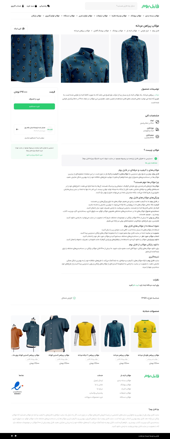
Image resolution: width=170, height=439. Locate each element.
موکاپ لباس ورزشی (152, 359)
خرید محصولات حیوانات (94, 397)
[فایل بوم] (150, 6)
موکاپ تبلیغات (125, 393)
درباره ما (100, 389)
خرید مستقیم (34, 106)
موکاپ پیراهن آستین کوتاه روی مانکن (24, 355)
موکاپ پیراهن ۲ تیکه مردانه (88, 355)
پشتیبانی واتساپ (96, 393)
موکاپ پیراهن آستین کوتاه (59, 355)
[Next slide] (15, 59)
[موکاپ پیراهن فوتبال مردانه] (145, 333)
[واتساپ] (16, 436)
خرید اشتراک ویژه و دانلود (34, 155)
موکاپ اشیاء (126, 389)
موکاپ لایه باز (132, 31)
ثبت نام (136, 285)
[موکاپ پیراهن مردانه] (115, 333)
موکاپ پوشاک (117, 31)
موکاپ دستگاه (125, 397)
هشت (140, 436)
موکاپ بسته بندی (124, 380)
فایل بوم (155, 31)
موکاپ (156, 95)
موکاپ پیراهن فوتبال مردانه (148, 355)
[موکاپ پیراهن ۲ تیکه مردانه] (85, 333)
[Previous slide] (155, 59)
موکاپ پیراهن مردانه (121, 355)
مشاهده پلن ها (151, 163)
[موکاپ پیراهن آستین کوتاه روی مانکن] (25, 333)
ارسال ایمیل (98, 380)
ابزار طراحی (145, 31)
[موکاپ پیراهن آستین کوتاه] (55, 333)
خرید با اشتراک (34, 99)
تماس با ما (99, 385)
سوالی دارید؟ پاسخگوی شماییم (34, 138)
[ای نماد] (17, 388)
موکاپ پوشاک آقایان (101, 31)
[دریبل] (12, 436)
